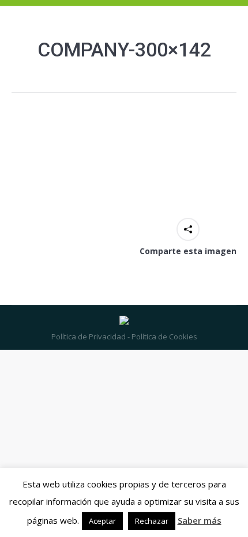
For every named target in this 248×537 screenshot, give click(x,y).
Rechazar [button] (151, 521)
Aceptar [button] (102, 521)
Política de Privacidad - (90, 336)
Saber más (199, 520)
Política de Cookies (163, 336)
